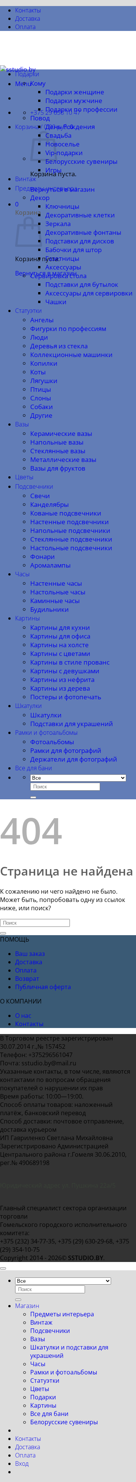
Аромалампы (50, 565)
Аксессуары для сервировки (89, 293)
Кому (38, 83)
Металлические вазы (63, 459)
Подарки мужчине (73, 100)
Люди (39, 337)
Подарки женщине (74, 92)
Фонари (42, 556)
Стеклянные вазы (57, 450)
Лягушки (43, 380)
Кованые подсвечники (65, 513)
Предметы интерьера (46, 188)
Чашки (55, 301)
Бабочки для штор (73, 249)
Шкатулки (28, 706)
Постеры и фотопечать (65, 697)
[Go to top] (3, 1268)
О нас (23, 1015)
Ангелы (42, 319)
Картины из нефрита (62, 679)
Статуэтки (28, 310)
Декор (39, 197)
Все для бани (33, 768)
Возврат (27, 978)
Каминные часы (55, 600)
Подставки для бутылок (81, 284)
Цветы (24, 477)
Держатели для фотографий (73, 759)
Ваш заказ (30, 954)
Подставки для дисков (79, 241)
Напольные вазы (56, 442)
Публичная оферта (43, 987)
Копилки (43, 363)
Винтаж (25, 179)
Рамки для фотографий (65, 750)
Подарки (27, 74)
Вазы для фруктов (57, 468)
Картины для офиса (60, 636)
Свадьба (58, 135)
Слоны (40, 398)
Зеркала (58, 223)
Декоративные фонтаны (83, 232)
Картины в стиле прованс (70, 662)
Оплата (25, 27)
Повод (40, 118)
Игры (53, 170)
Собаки (41, 406)
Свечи (40, 495)
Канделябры (49, 504)
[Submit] (33, 797)
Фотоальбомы (52, 741)
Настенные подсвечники (69, 521)
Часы (22, 574)
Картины (27, 618)
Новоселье (62, 144)
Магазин (27, 1306)
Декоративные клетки (80, 215)
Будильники (49, 609)
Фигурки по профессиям (68, 328)
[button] (44, 127)
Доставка (27, 18)
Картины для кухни (60, 627)
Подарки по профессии (81, 109)
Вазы (22, 424)
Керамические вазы (61, 433)
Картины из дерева (60, 688)
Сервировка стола (58, 275)
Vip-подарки (64, 152)
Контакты (28, 10)
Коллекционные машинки (71, 354)
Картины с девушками (64, 670)
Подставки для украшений (71, 723)
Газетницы (62, 258)
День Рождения (70, 126)
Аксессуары (63, 267)
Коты (38, 372)
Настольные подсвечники (71, 547)
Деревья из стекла (59, 346)
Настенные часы (56, 583)
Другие (41, 415)
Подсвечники (34, 486)
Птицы (40, 389)
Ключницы (62, 206)
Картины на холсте (59, 644)
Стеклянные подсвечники (71, 539)
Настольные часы (57, 592)
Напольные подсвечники (70, 530)
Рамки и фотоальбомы (46, 732)
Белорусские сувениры (81, 161)
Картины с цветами (60, 653)
